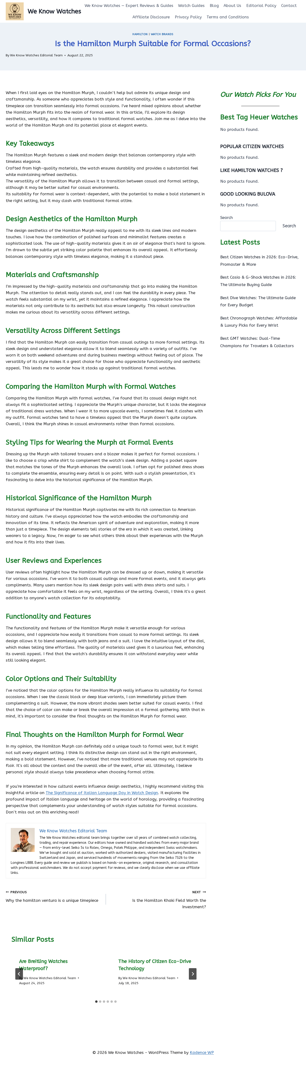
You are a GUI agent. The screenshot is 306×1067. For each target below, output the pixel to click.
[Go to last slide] (19, 974)
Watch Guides (191, 5)
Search (226, 217)
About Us (232, 5)
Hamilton (140, 34)
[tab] (96, 1001)
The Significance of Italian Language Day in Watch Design (102, 792)
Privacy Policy (188, 17)
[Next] (193, 974)
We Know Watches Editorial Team (36, 55)
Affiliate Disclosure (151, 17)
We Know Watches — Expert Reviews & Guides (129, 5)
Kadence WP (202, 1052)
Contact (289, 5)
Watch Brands (162, 34)
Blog (214, 5)
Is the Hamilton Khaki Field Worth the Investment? (169, 899)
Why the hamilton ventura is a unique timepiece (52, 896)
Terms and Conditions (228, 17)
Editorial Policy (261, 5)
